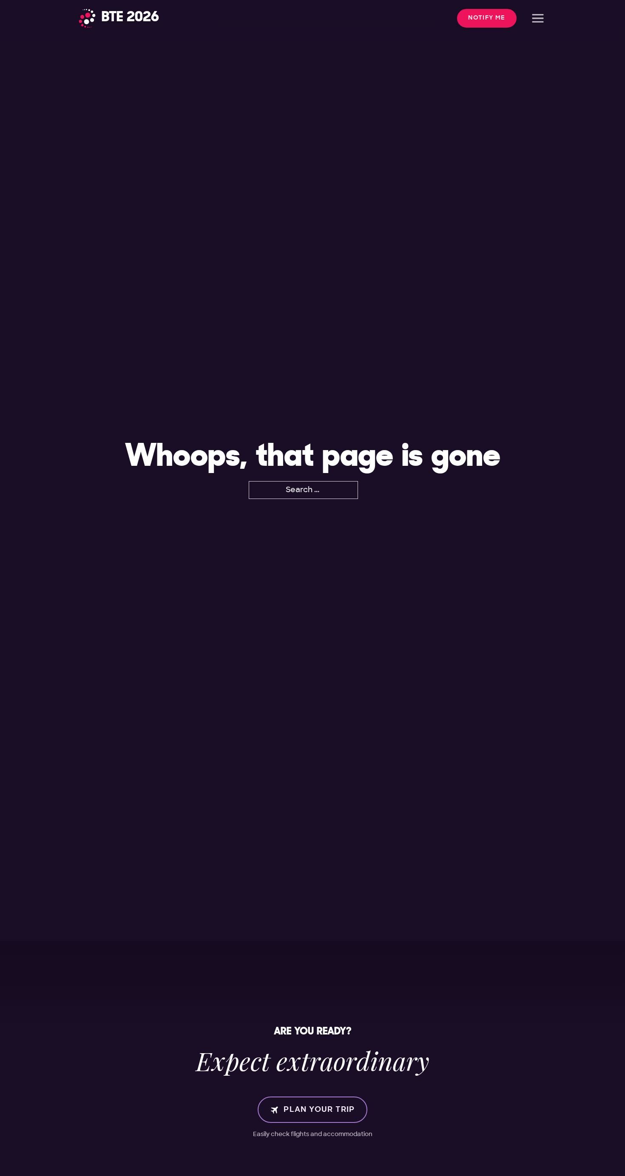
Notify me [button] (487, 18)
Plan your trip (319, 1110)
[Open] (537, 18)
